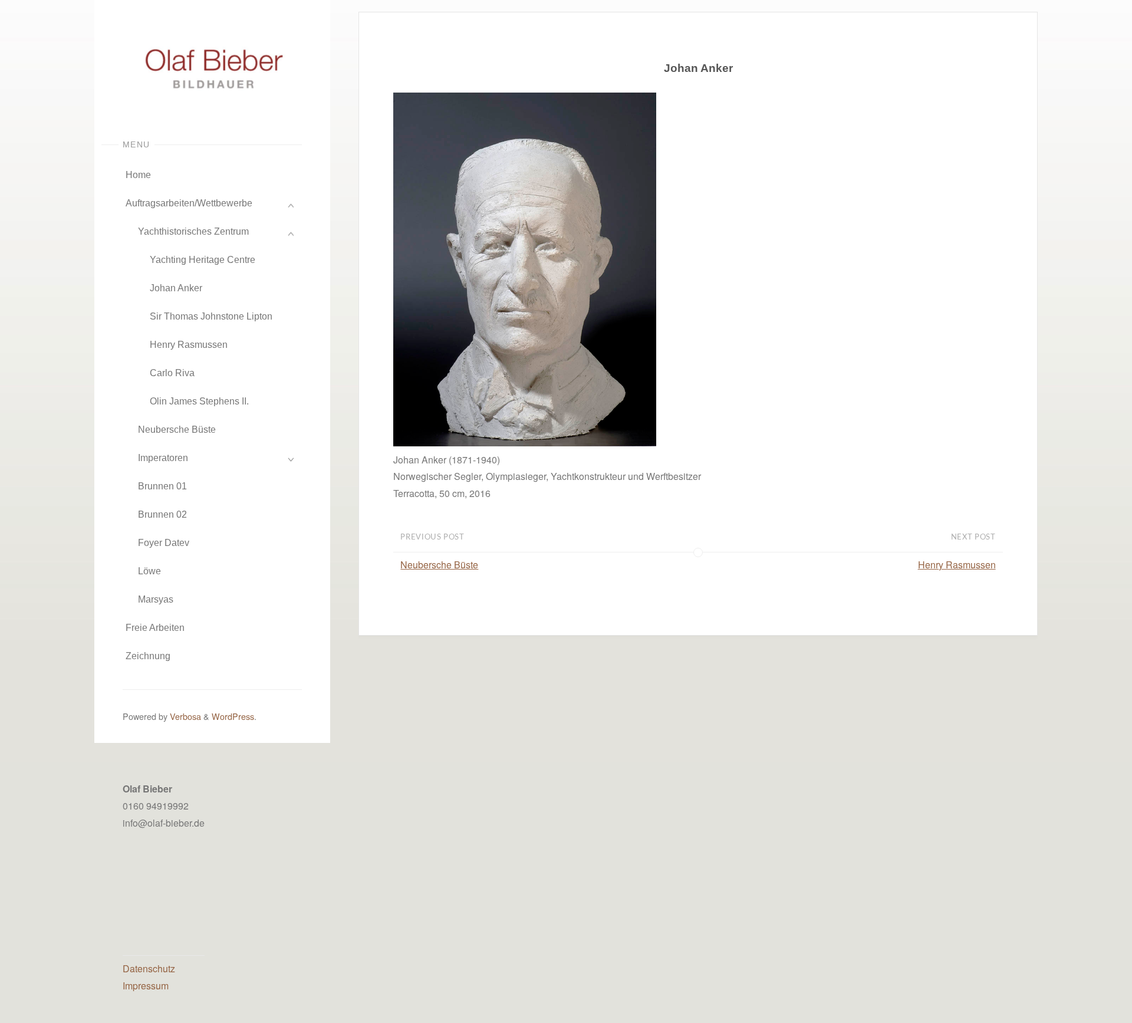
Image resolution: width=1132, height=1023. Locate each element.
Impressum (146, 985)
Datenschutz (149, 968)
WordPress (233, 716)
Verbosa (184, 716)
